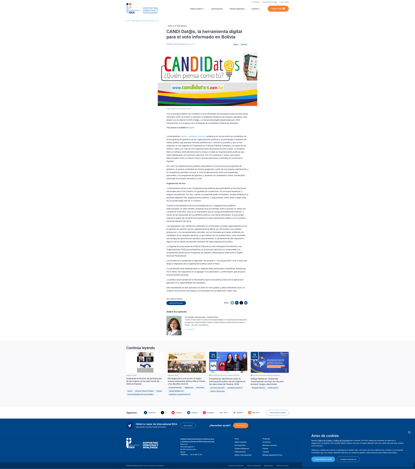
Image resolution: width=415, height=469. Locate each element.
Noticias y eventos (270, 445)
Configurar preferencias (348, 459)
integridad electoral (258, 388)
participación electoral (234, 388)
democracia (200, 387)
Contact (266, 452)
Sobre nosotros (196, 9)
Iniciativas (267, 442)
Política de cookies (283, 465)
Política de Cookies (325, 440)
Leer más (190, 329)
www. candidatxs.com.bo (193, 136)
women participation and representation (140, 394)
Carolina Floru (190, 44)
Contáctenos (240, 425)
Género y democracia (217, 391)
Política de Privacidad (342, 440)
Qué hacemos (217, 9)
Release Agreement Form (272, 455)
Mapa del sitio (268, 465)
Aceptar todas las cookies (323, 459)
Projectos (266, 439)
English (191, 128)
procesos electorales (217, 388)
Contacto (255, 9)
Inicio (127, 20)
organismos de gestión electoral (179, 394)
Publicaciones (240, 452)
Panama (159, 391)
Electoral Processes (176, 303)
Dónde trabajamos (237, 9)
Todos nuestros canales (277, 412)
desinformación (273, 388)
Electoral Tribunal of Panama (144, 391)
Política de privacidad (254, 465)
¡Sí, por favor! (188, 425)
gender (130, 391)
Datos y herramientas (243, 455)
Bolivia (236, 44)
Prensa (265, 448)
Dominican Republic (175, 387)
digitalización (189, 387)
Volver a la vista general (177, 26)
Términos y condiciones (235, 465)
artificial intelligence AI (176, 391)
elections (244, 44)
